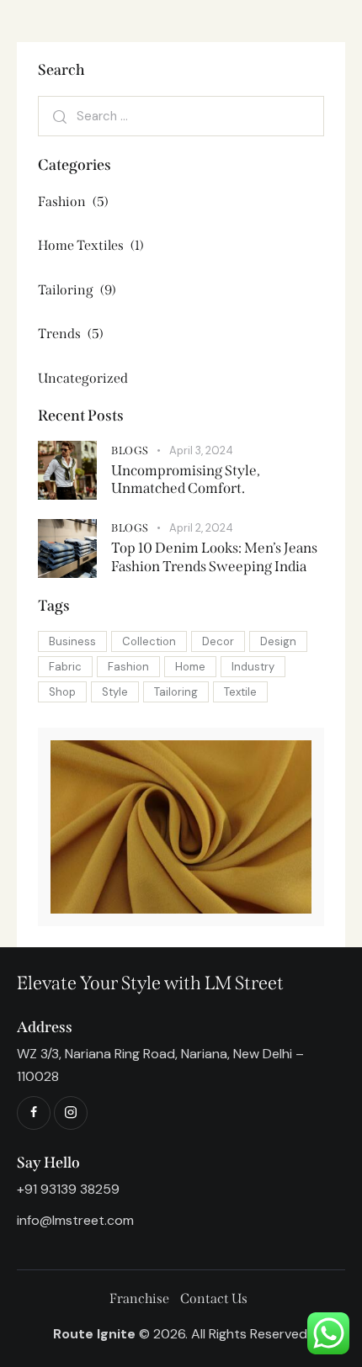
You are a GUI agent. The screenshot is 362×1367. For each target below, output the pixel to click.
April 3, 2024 (201, 450)
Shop (62, 692)
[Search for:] (181, 116)
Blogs (130, 450)
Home (190, 667)
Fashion (128, 667)
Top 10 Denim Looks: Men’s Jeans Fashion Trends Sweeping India (214, 557)
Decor (218, 641)
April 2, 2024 (201, 528)
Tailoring (176, 692)
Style (115, 692)
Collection (149, 641)
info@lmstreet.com (75, 1220)
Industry (253, 667)
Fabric (65, 667)
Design (278, 641)
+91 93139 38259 (68, 1189)
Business (72, 641)
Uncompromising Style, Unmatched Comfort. (185, 479)
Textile (240, 692)
